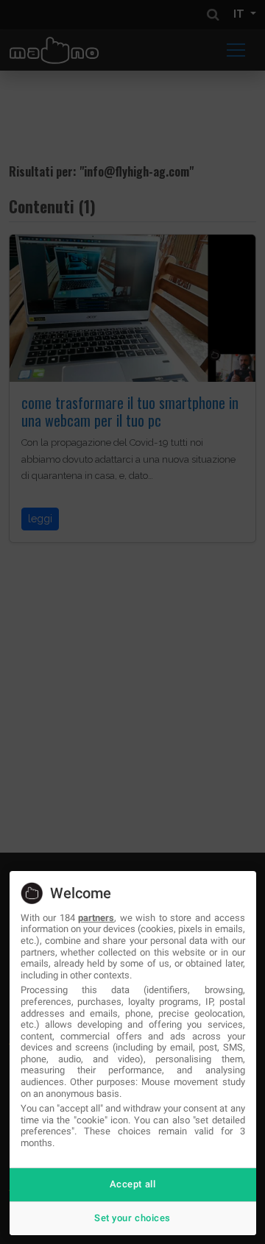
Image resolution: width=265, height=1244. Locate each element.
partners (96, 917)
